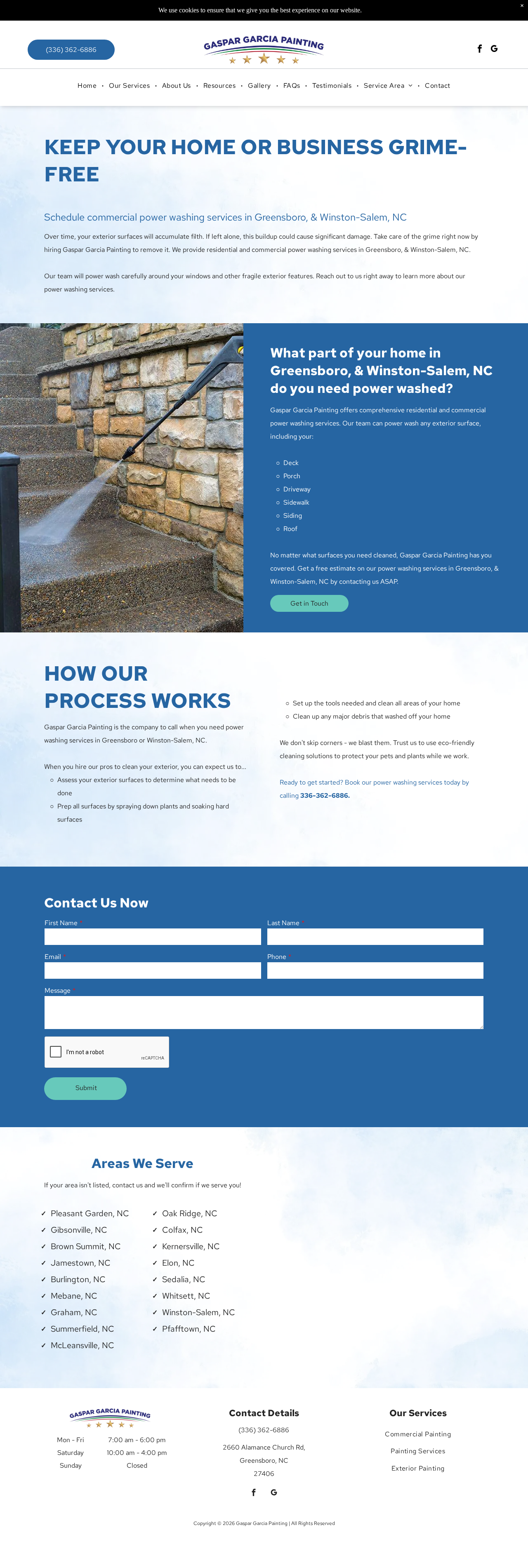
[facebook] (480, 49)
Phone (276, 956)
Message (58, 990)
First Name (61, 923)
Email (53, 956)
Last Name (283, 923)
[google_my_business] (494, 49)
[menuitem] (88, 85)
